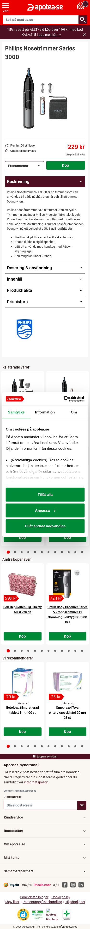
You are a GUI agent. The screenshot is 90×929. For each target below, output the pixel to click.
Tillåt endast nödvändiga (45, 526)
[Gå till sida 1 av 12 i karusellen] (8, 552)
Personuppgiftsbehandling (42, 902)
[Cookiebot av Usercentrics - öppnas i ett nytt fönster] (64, 399)
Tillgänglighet (75, 902)
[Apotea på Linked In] (82, 884)
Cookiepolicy (61, 897)
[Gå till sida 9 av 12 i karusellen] (62, 552)
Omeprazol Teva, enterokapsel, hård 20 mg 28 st (67, 713)
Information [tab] (45, 412)
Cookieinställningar (34, 897)
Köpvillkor (12, 902)
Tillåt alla (45, 494)
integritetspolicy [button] (36, 782)
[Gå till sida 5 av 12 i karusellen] (35, 552)
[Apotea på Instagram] (74, 884)
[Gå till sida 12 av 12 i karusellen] (82, 552)
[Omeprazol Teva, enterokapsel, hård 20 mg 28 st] (67, 682)
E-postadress (12, 797)
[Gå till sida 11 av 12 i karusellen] (75, 552)
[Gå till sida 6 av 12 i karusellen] (42, 552)
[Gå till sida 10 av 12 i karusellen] (69, 552)
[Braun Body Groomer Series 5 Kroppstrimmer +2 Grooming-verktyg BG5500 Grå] (67, 584)
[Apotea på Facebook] (66, 884)
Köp (65, 165)
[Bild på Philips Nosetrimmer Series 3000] (45, 98)
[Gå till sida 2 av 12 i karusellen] (15, 552)
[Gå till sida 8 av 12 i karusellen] (55, 552)
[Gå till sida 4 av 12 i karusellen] (28, 552)
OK (82, 805)
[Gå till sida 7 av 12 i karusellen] (48, 552)
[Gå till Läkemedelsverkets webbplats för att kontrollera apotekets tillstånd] (38, 915)
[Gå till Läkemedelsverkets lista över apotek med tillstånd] (66, 914)
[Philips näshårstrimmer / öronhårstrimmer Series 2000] (67, 392)
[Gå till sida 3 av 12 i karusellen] (21, 552)
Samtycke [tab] (16, 412)
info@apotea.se (68, 926)
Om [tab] (74, 412)
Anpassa (42, 510)
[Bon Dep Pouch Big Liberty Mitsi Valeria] (22, 584)
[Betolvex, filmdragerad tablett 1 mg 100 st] (22, 682)
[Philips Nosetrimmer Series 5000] (22, 392)
